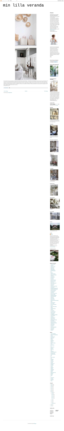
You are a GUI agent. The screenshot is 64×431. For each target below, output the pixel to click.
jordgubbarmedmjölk (53, 295)
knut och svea (52, 299)
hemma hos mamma (53, 352)
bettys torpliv (52, 268)
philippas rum (52, 363)
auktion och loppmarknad (54, 334)
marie (52, 234)
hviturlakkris (52, 292)
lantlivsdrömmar (53, 302)
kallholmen (52, 297)
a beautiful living (53, 264)
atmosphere (52, 267)
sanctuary (52, 316)
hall (51, 350)
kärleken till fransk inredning (54, 300)
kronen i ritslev (53, 357)
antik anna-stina (53, 266)
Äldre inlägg (46, 91)
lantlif (51, 301)
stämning (52, 370)
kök (51, 358)
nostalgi (52, 362)
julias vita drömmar (53, 296)
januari (53, 392)
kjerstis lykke (52, 298)
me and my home (53, 311)
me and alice (52, 310)
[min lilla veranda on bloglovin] (54, 62)
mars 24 (52, 398)
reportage (52, 364)
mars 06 (52, 394)
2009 (51, 386)
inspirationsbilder (53, 354)
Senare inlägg (6, 91)
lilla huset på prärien (53, 304)
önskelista (52, 379)
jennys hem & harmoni (54, 293)
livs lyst (52, 305)
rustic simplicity (53, 315)
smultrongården (53, 317)
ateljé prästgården (53, 333)
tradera (52, 371)
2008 (51, 385)
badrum (52, 335)
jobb (51, 355)
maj (52, 399)
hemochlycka (52, 287)
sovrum (52, 366)
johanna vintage (53, 294)
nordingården (52, 313)
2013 (51, 391)
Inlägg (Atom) (10, 92)
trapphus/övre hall (53, 372)
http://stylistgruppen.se (53, 29)
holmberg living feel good (54, 289)
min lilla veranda (23, 5)
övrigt (51, 380)
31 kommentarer (6, 87)
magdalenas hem (53, 308)
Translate (56, 105)
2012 (51, 390)
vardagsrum (52, 377)
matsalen (52, 360)
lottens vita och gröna (54, 306)
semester (52, 365)
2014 (51, 404)
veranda (52, 378)
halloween (52, 351)
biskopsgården (53, 269)
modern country (53, 312)
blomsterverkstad (53, 270)
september (53, 403)
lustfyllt (52, 307)
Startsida (26, 91)
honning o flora (53, 353)
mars (52, 393)
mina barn (52, 361)
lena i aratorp (52, 303)
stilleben (52, 368)
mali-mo (52, 309)
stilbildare (52, 367)
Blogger (35, 423)
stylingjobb (52, 369)
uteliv (51, 375)
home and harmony (53, 290)
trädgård (52, 373)
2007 (51, 384)
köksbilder (52, 359)
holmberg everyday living (54, 288)
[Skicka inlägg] (9, 87)
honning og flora (53, 291)
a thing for (52, 265)
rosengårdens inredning (54, 314)
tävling (52, 374)
